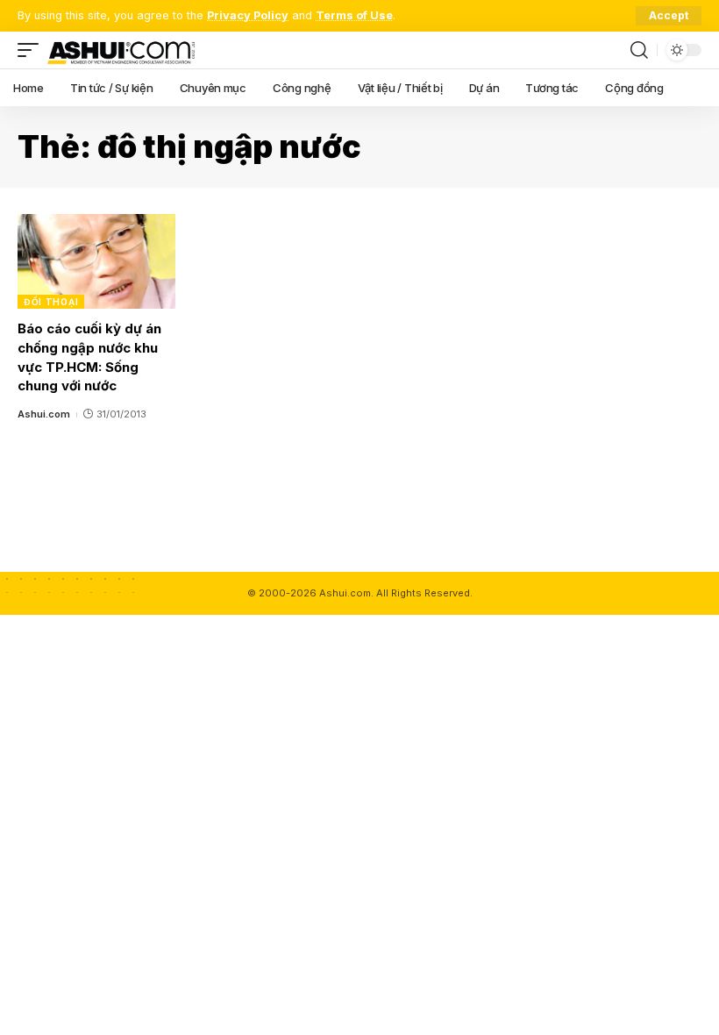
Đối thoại (51, 301)
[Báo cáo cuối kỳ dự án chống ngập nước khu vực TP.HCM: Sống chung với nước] (96, 261)
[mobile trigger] (32, 50)
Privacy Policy (247, 15)
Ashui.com (44, 414)
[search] (639, 50)
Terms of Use (354, 15)
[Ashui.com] (121, 50)
